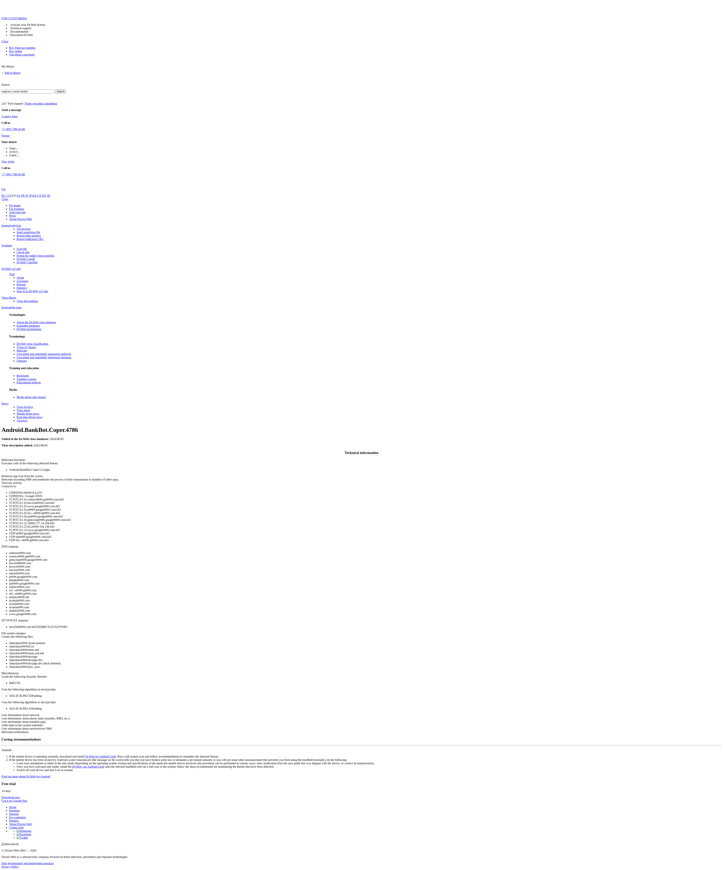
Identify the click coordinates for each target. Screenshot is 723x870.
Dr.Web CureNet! (27, 262)
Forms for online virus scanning (35, 255)
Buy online (15, 51)
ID (48, 195)
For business (16, 208)
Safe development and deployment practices (28, 863)
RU (4, 195)
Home (12, 807)
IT (27, 195)
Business (14, 810)
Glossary (22, 360)
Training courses (26, 379)
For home (15, 205)
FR (23, 195)
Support (13, 814)
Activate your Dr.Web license (27, 24)
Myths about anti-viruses (31, 397)
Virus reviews (25, 407)
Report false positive (29, 235)
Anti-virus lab (17, 212)
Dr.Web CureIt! (26, 259)
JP (30, 195)
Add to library (12, 72)
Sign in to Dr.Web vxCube (32, 291)
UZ (39, 195)
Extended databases (28, 325)
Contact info (16, 827)
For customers (17, 817)
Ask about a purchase (22, 54)
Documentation (19, 31)
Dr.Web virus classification (32, 343)
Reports (21, 284)
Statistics (22, 287)
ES (19, 195)
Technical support (20, 28)
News (12, 215)
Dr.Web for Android (100, 756)
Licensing (22, 281)
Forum (5, 135)
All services (24, 228)
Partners (14, 820)
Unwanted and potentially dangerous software (44, 354)
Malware (22, 350)
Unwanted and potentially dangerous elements (44, 357)
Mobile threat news (28, 413)
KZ (34, 195)
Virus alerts (23, 410)
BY (44, 195)
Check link (23, 252)
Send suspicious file (28, 232)
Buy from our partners (22, 47)
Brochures (23, 375)
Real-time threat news (29, 417)
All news (22, 420)
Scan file (22, 248)
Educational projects (29, 382)
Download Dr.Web (21, 35)
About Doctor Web (20, 219)
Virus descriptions (27, 301)
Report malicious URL (30, 239)
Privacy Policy (10, 866)
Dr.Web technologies (29, 329)
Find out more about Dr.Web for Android (26, 776)
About (20, 277)
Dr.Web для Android (88, 766)
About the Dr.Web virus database (36, 322)
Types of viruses (26, 347)
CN (9, 195)
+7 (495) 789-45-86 (13, 129)
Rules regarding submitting (41, 103)
